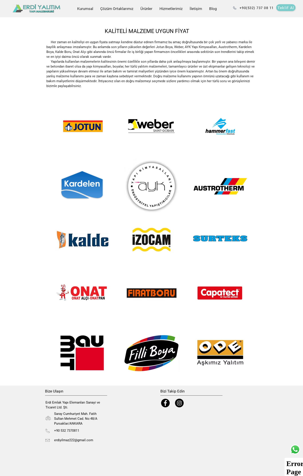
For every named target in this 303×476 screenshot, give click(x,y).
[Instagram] (179, 403)
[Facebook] (165, 403)
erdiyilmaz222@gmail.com (73, 440)
